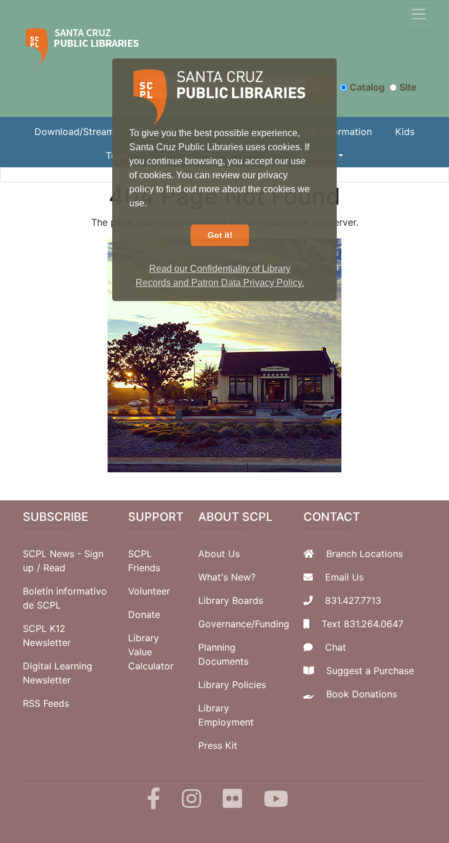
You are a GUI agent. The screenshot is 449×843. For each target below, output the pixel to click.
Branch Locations (364, 553)
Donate (144, 614)
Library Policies (232, 684)
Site (408, 87)
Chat (335, 647)
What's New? (226, 577)
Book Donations (361, 694)
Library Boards (230, 600)
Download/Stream (74, 131)
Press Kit (217, 745)
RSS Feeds (46, 703)
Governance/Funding (243, 624)
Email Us (344, 577)
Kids (405, 131)
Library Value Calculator (151, 652)
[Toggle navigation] (418, 14)
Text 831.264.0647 (362, 624)
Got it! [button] (220, 235)
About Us (219, 553)
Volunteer (149, 591)
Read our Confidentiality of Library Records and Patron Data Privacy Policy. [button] (220, 276)
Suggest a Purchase (370, 670)
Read (54, 567)
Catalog (367, 87)
